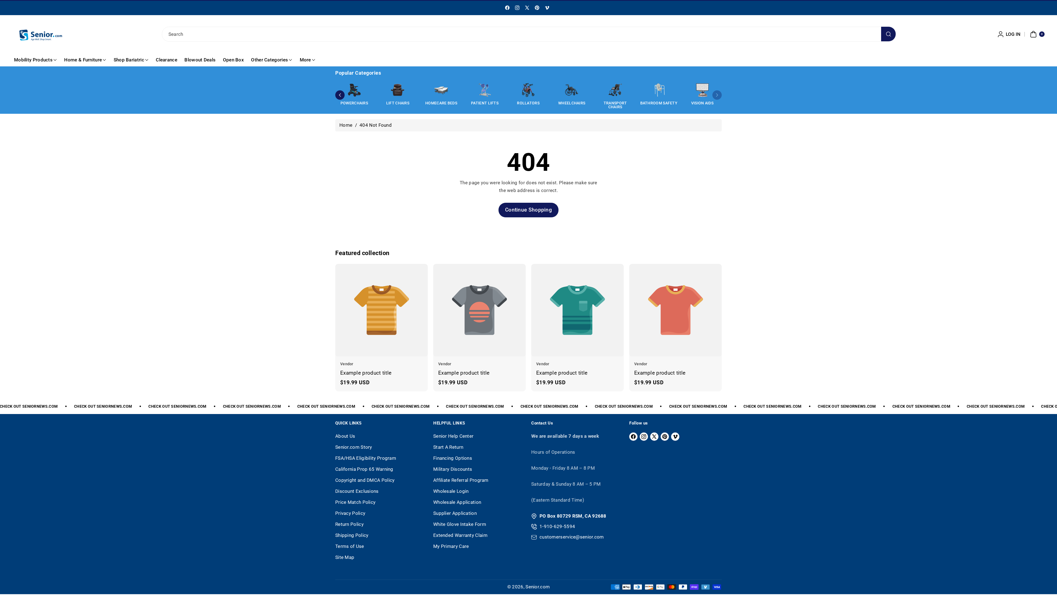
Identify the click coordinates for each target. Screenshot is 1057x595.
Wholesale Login (451, 491)
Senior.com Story (353, 447)
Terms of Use (349, 546)
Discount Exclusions (357, 491)
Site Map (344, 557)
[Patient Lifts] (485, 90)
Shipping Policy (352, 535)
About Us (345, 436)
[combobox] (528, 34)
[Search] (888, 34)
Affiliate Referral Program (461, 480)
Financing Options (452, 458)
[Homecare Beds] (441, 90)
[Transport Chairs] (615, 90)
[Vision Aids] (702, 90)
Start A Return (448, 447)
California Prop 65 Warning (364, 469)
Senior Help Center (453, 436)
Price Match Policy (355, 502)
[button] (1037, 34)
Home (345, 125)
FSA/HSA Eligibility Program (365, 458)
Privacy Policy (350, 513)
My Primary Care (451, 546)
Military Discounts (452, 469)
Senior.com (537, 586)
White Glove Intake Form (459, 524)
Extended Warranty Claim (460, 535)
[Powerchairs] (354, 90)
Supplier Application (455, 513)
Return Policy (349, 524)
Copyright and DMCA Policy (365, 480)
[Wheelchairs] (572, 90)
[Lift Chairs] (398, 90)
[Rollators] (528, 90)
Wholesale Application (457, 502)
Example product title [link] (365, 373)
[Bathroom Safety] (659, 90)
